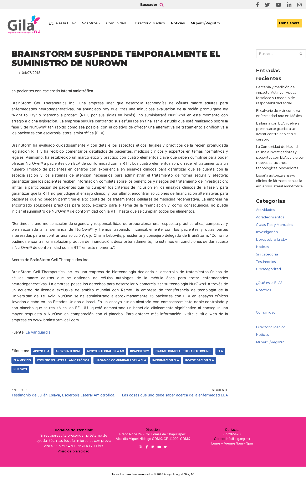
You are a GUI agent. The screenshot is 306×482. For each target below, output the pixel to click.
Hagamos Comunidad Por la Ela (121, 360)
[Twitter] (165, 446)
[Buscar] (161, 5)
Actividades (265, 210)
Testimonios (266, 262)
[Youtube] (159, 446)
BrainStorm (139, 351)
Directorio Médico (150, 23)
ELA (220, 351)
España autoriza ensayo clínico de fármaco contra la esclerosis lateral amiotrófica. (279, 180)
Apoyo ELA (41, 351)
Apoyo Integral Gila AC (105, 351)
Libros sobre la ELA (271, 240)
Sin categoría (267, 254)
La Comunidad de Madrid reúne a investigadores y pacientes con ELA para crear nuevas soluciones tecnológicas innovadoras (280, 157)
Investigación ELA (199, 360)
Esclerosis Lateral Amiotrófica (63, 360)
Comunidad (266, 312)
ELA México (22, 360)
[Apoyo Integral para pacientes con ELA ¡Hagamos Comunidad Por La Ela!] (24, 24)
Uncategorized (268, 269)
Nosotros (263, 290)
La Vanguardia (38, 332)
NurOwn (20, 369)
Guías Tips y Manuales (274, 225)
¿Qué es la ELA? (62, 23)
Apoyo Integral (68, 351)
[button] (99, 23)
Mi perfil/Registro (205, 23)
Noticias (178, 23)
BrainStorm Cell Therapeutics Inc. (183, 351)
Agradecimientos (270, 217)
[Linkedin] (152, 446)
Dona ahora (289, 23)
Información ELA (165, 360)
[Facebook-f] (146, 446)
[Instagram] (140, 446)
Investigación (267, 232)
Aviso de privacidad (74, 451)
